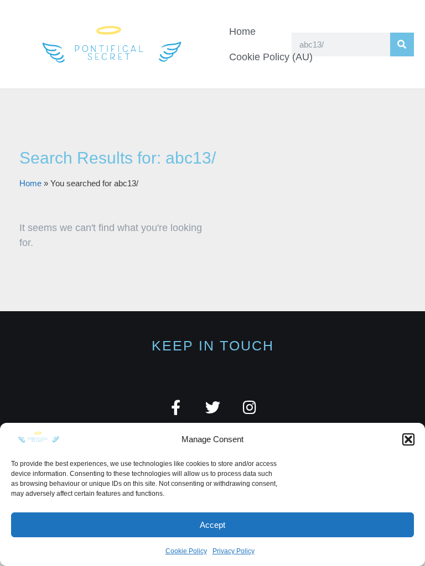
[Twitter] (212, 407)
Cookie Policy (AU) (271, 56)
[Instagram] (249, 407)
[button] (408, 439)
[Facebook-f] (175, 407)
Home (242, 31)
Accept (212, 525)
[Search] (402, 44)
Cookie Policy (186, 551)
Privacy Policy (233, 551)
